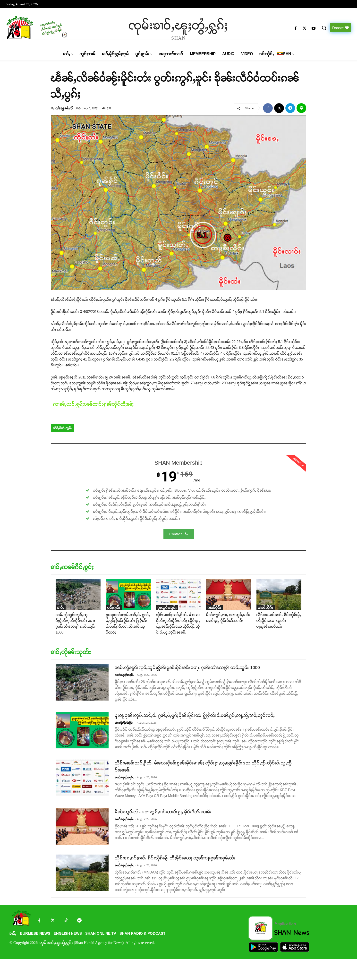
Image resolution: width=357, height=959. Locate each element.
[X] (304, 28)
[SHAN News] (47, 28)
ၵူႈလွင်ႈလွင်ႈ (167, 607)
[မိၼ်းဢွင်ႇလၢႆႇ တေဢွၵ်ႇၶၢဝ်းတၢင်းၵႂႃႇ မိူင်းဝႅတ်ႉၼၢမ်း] (228, 594)
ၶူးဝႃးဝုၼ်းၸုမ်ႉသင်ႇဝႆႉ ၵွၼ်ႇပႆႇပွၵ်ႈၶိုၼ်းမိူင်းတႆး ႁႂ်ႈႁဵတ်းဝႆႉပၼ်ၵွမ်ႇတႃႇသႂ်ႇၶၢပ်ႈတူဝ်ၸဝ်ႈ (195, 715)
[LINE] (301, 108)
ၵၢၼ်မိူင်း (214, 607)
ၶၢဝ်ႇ (60, 607)
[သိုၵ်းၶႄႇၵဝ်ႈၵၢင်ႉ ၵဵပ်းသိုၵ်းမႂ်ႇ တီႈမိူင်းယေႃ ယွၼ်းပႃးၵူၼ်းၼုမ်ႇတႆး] (278, 594)
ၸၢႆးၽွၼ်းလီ (64, 108)
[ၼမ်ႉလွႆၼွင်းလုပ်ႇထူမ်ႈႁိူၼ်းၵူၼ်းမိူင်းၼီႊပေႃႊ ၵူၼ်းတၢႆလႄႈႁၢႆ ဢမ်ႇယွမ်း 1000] (78, 594)
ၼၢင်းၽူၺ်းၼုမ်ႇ (124, 674)
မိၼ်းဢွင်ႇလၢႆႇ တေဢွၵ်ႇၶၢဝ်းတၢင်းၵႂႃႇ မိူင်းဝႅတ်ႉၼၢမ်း (163, 811)
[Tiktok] (65, 921)
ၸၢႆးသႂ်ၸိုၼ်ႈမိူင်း (124, 722)
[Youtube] (313, 28)
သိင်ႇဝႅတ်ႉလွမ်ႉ (62, 428)
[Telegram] (290, 108)
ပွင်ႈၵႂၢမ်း (113, 607)
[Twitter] (52, 921)
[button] (324, 28)
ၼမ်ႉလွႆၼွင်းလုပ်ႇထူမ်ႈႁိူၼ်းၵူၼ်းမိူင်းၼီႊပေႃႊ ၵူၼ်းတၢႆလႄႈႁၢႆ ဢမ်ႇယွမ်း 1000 (187, 667)
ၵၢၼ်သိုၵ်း (265, 607)
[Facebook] (295, 28)
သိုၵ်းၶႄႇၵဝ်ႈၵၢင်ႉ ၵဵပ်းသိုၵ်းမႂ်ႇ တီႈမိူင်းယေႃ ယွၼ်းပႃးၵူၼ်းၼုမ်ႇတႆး (278, 620)
